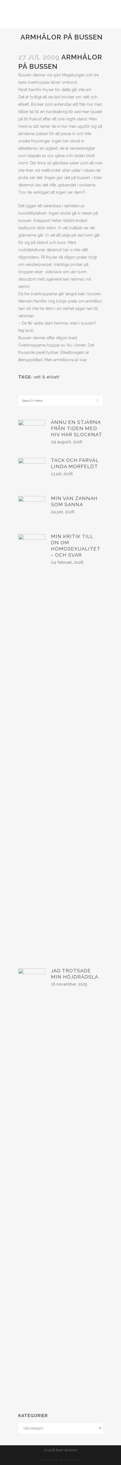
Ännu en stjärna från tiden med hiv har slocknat (76, 428)
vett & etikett (46, 377)
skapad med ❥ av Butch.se (60, 1460)
